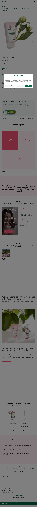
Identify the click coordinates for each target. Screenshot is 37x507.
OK (28, 85)
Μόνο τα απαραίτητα (21, 85)
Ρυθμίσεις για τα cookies (10, 85)
